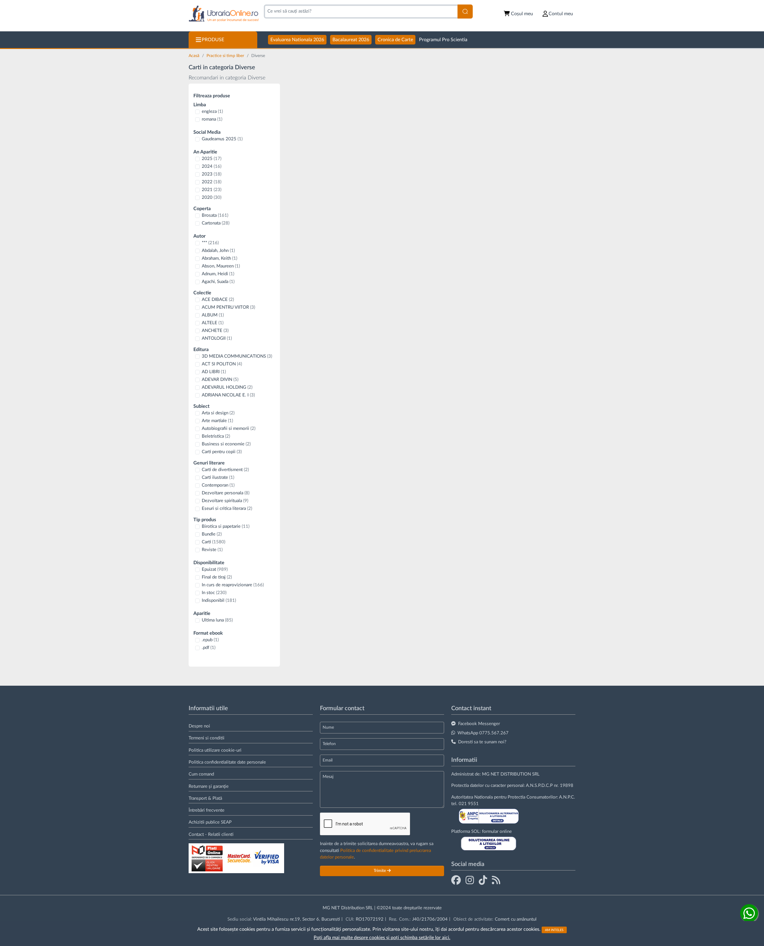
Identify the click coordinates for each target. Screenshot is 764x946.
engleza (212, 111)
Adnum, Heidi (218, 274)
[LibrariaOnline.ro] (224, 13)
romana (212, 119)
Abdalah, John (218, 250)
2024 (211, 166)
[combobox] (361, 11)
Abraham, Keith (219, 258)
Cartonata (215, 223)
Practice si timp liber (226, 56)
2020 (211, 197)
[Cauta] (465, 11)
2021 (211, 189)
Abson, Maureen (221, 266)
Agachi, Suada (218, 281)
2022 (211, 182)
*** (210, 243)
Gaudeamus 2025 (222, 139)
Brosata (215, 215)
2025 (211, 158)
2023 (211, 174)
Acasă (195, 56)
